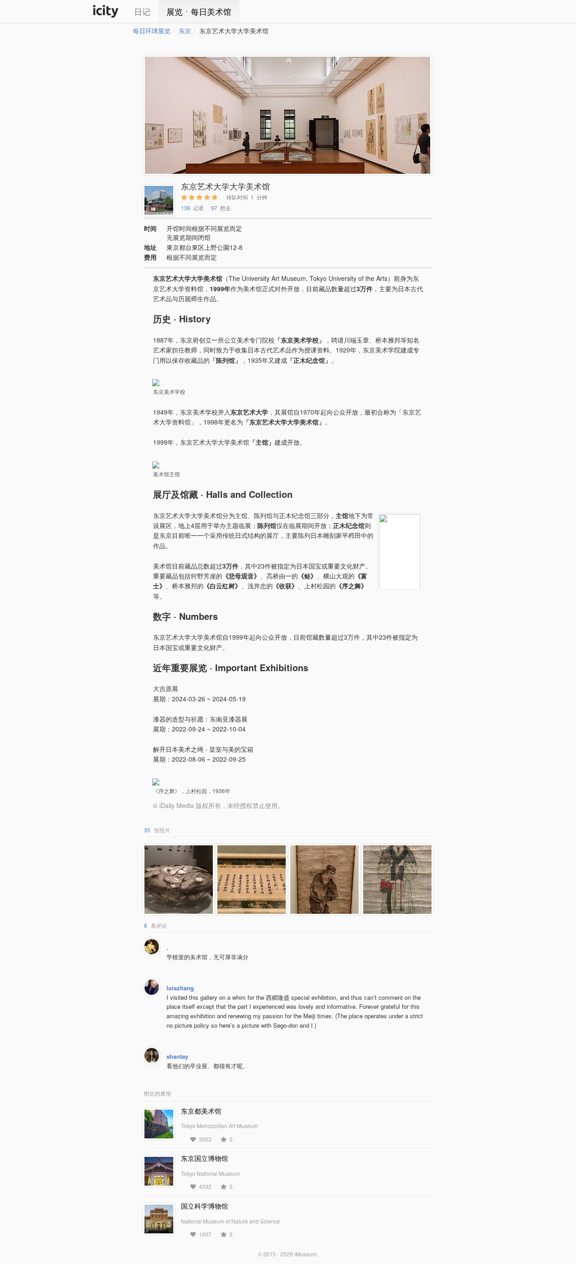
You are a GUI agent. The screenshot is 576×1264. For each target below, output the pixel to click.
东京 (185, 30)
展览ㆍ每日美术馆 (198, 11)
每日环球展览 (152, 30)
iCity (105, 11)
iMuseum (305, 1254)
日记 (142, 11)
